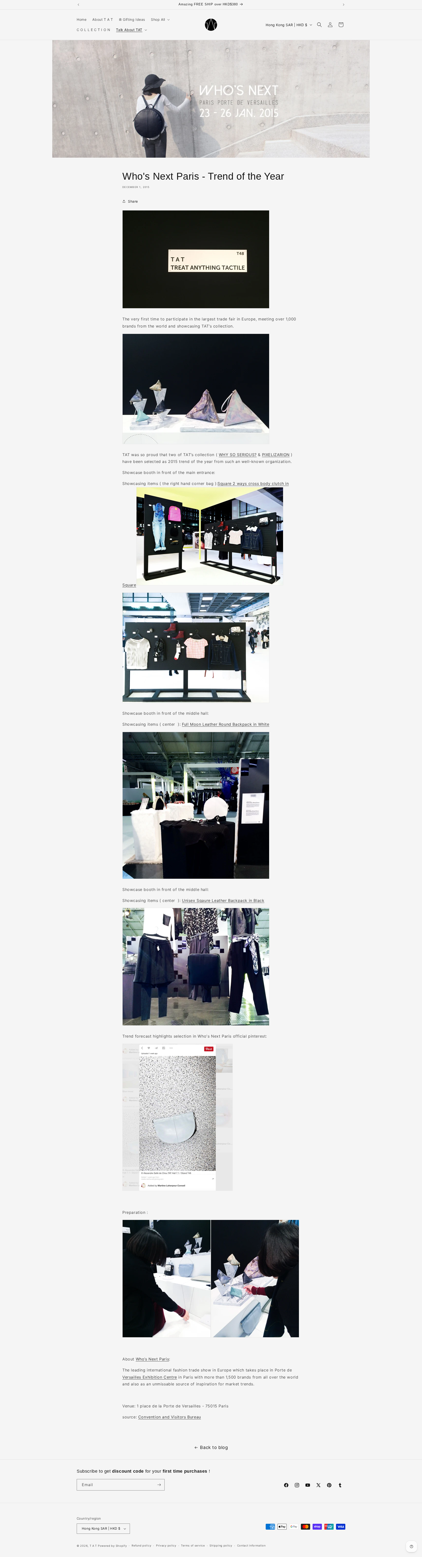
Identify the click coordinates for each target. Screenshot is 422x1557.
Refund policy (141, 1545)
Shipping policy (221, 1545)
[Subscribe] (159, 1485)
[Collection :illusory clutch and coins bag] (195, 443)
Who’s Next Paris (152, 1359)
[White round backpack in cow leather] (195, 878)
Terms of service (193, 1545)
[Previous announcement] (78, 4)
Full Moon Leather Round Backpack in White (225, 724)
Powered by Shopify (112, 1545)
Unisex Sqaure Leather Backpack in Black (223, 900)
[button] (160, 19)
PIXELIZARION (276, 454)
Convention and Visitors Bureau (169, 1416)
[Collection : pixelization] (209, 584)
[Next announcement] (343, 4)
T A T (93, 1545)
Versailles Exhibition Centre (149, 1377)
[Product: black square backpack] (195, 1025)
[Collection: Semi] (177, 1190)
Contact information (251, 1545)
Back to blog (214, 1447)
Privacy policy (166, 1545)
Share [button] (133, 201)
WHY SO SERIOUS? (238, 454)
